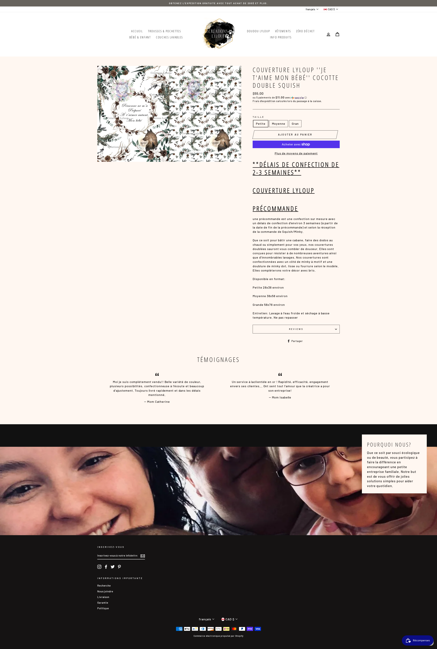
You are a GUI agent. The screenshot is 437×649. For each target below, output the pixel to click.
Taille (258, 116)
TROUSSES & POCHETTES (164, 31)
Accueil (137, 31)
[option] (218, 3)
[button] (296, 97)
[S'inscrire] (142, 556)
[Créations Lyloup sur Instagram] (99, 567)
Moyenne (278, 123)
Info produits (281, 37)
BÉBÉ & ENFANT (140, 37)
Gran (295, 123)
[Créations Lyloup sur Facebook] (106, 567)
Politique (103, 608)
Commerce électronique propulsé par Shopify (219, 635)
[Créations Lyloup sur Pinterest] (119, 567)
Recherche (104, 585)
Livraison (103, 596)
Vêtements (283, 31)
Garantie (102, 602)
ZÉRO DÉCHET (305, 31)
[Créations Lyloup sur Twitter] (113, 567)
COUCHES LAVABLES (169, 37)
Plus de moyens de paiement (296, 153)
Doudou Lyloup (258, 31)
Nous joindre (105, 591)
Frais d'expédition (264, 101)
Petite (260, 123)
